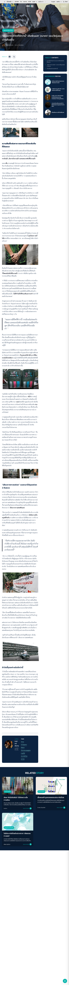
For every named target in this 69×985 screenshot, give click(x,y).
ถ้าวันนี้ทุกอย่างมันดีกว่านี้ (52, 68)
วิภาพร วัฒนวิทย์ (41, 807)
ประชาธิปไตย (24, 756)
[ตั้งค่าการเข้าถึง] (65, 981)
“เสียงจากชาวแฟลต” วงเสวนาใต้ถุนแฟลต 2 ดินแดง (56, 65)
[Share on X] (14, 56)
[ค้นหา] (55, 6)
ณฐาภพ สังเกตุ (9, 45)
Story (22, 742)
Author (5, 808)
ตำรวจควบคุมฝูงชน (25, 750)
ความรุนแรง (24, 745)
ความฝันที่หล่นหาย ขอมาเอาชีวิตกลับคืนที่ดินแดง (55, 61)
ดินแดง (22, 747)
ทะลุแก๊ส (23, 753)
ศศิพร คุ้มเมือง (7, 844)
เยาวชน (22, 759)
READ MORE (26, 808)
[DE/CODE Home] (29, 6)
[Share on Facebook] (9, 56)
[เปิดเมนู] (2, 6)
